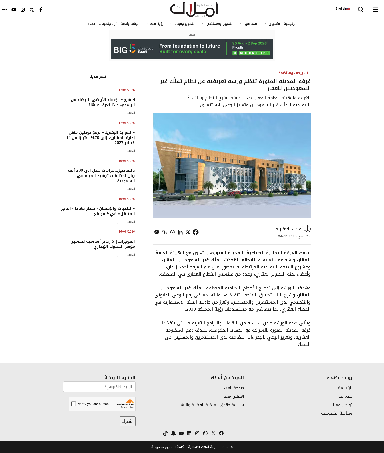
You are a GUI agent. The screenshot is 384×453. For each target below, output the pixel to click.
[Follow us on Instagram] (22, 10)
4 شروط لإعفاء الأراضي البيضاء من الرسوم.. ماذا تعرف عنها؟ (103, 102)
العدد (91, 24)
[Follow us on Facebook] (40, 10)
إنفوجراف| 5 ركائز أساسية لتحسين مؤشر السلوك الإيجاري (102, 244)
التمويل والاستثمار (220, 24)
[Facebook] (196, 232)
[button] (361, 10)
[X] (188, 232)
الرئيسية (290, 24)
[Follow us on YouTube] (13, 10)
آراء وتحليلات (107, 24)
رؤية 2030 (157, 24)
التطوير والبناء (185, 24)
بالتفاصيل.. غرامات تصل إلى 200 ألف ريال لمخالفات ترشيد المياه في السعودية (101, 176)
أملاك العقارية (289, 229)
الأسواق (274, 24)
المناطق (251, 24)
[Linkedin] (180, 232)
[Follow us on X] (31, 10)
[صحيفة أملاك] (194, 10)
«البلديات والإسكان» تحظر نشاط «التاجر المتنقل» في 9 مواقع (98, 211)
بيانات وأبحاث (129, 24)
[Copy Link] (164, 232)
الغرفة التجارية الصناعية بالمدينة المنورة (254, 252)
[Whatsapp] (172, 232)
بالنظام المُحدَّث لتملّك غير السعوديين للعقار (210, 260)
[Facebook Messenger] (157, 232)
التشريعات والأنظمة (294, 73)
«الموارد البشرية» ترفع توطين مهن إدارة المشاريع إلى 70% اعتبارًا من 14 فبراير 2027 (100, 138)
